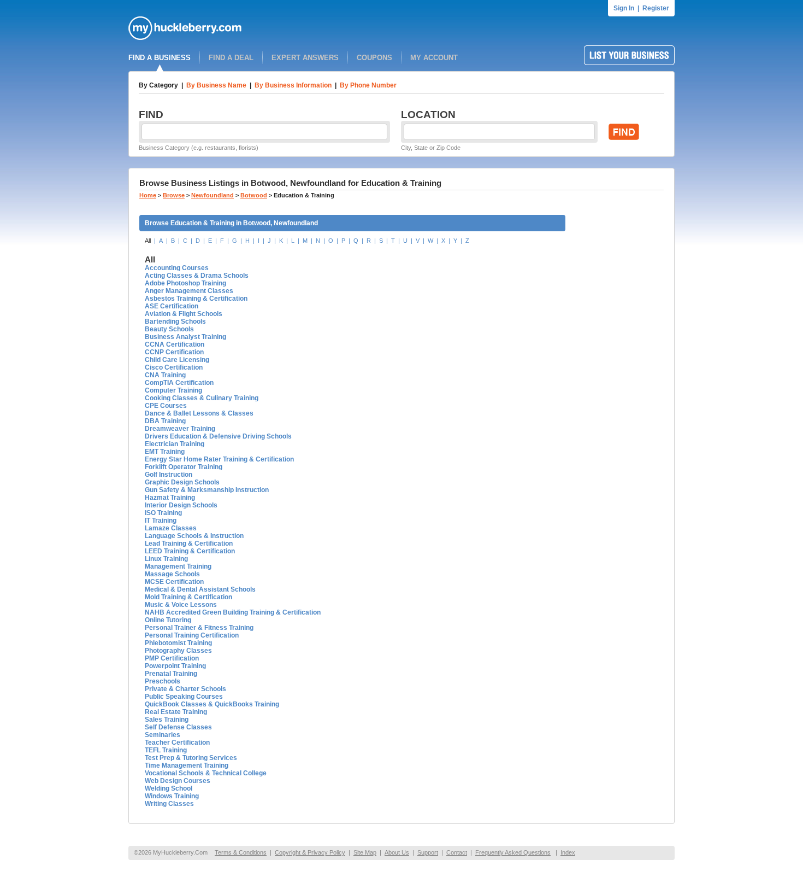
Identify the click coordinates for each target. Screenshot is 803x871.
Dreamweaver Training (180, 428)
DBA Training (165, 421)
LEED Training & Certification (190, 551)
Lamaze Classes (171, 528)
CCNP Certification (174, 352)
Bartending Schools (175, 321)
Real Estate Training (176, 712)
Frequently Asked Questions (513, 852)
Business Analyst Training (185, 337)
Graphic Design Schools (182, 482)
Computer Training (173, 390)
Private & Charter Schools (185, 689)
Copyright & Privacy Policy (310, 852)
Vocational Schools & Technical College (206, 773)
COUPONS (374, 58)
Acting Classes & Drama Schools (197, 275)
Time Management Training (186, 765)
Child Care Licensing (177, 360)
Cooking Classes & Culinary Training (201, 398)
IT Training (160, 520)
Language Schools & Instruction (194, 536)
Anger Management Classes (189, 291)
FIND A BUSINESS (159, 58)
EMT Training (165, 451)
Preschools (162, 681)
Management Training (178, 566)
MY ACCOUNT (434, 58)
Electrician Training (174, 444)
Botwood (253, 195)
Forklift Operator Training (183, 467)
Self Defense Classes (178, 727)
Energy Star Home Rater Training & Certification (219, 459)
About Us (397, 852)
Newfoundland (212, 195)
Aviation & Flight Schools (183, 314)
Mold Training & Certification (188, 597)
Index (567, 852)
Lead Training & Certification (189, 543)
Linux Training (166, 559)
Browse (174, 195)
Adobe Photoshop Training (185, 283)
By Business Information (293, 85)
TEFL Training (166, 750)
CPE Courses (166, 406)
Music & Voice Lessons (181, 605)
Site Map (364, 852)
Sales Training (166, 719)
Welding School (168, 788)
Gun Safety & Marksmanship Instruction (207, 490)
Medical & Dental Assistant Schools (200, 589)
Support (427, 852)
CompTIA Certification (179, 383)
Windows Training (172, 796)
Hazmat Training (170, 497)
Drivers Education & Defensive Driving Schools (218, 436)
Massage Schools (172, 574)
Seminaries (162, 735)
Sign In (623, 8)
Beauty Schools (169, 329)
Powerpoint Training (175, 666)
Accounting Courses (177, 268)
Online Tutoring (168, 620)
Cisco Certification (174, 367)
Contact (456, 852)
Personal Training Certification (192, 635)
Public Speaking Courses (184, 696)
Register (655, 8)
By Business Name (216, 85)
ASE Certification (171, 306)
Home (147, 195)
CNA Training (165, 375)
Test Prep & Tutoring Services (191, 758)
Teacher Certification (177, 742)
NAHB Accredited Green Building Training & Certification (233, 612)
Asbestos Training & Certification (196, 298)
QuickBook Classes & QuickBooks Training (212, 704)
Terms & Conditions (241, 852)
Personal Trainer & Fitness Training (199, 628)
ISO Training (163, 513)
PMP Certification (172, 658)
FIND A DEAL (231, 58)
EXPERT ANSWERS (305, 58)
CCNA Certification (174, 344)
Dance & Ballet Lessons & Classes (199, 413)
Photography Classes (178, 650)
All (148, 240)
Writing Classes (169, 804)
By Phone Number (368, 85)
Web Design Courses (177, 781)
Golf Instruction (168, 474)
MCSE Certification (174, 582)
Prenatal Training (171, 673)
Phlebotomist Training (178, 643)
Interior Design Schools (181, 505)
